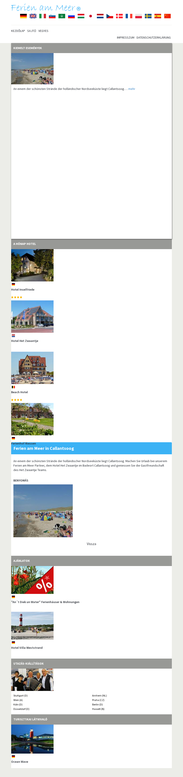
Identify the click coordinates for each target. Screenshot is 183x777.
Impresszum (125, 37)
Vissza (91, 543)
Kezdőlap (18, 31)
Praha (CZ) (98, 700)
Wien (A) (18, 700)
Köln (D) (18, 704)
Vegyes (43, 31)
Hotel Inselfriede (22, 289)
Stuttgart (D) (20, 695)
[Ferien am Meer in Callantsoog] (91, 68)
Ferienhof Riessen (23, 443)
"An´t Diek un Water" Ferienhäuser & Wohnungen (45, 602)
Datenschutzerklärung (154, 37)
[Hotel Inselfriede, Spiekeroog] (91, 265)
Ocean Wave (19, 762)
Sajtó (31, 31)
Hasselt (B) (98, 709)
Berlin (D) (97, 704)
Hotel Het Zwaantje (24, 341)
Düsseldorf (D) (21, 709)
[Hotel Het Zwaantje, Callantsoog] (91, 316)
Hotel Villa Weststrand (27, 648)
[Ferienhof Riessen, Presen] (91, 419)
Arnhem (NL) (99, 695)
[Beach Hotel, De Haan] (91, 368)
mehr (131, 89)
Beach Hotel (19, 392)
